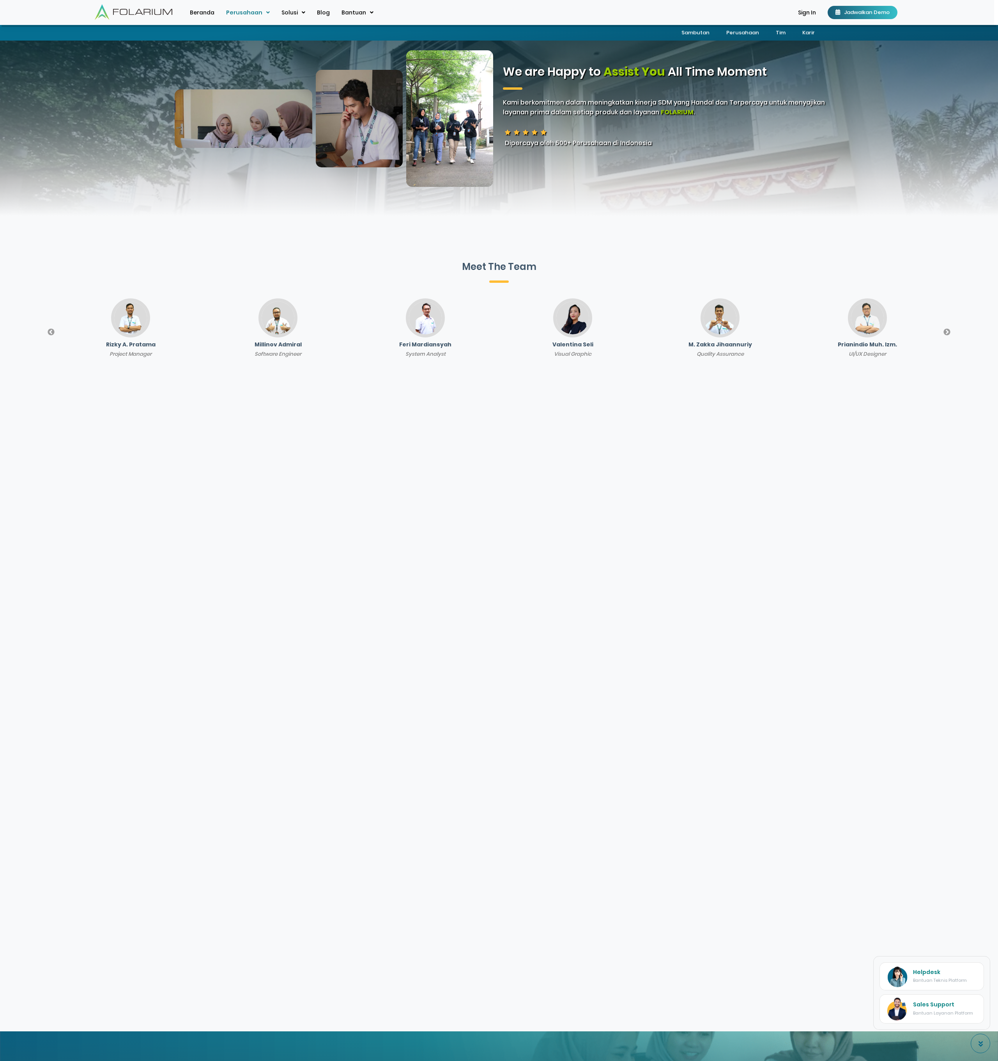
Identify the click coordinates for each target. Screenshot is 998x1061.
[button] (807, 12)
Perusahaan (743, 32)
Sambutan (696, 32)
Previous (51, 332)
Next (947, 332)
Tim (781, 32)
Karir (808, 32)
